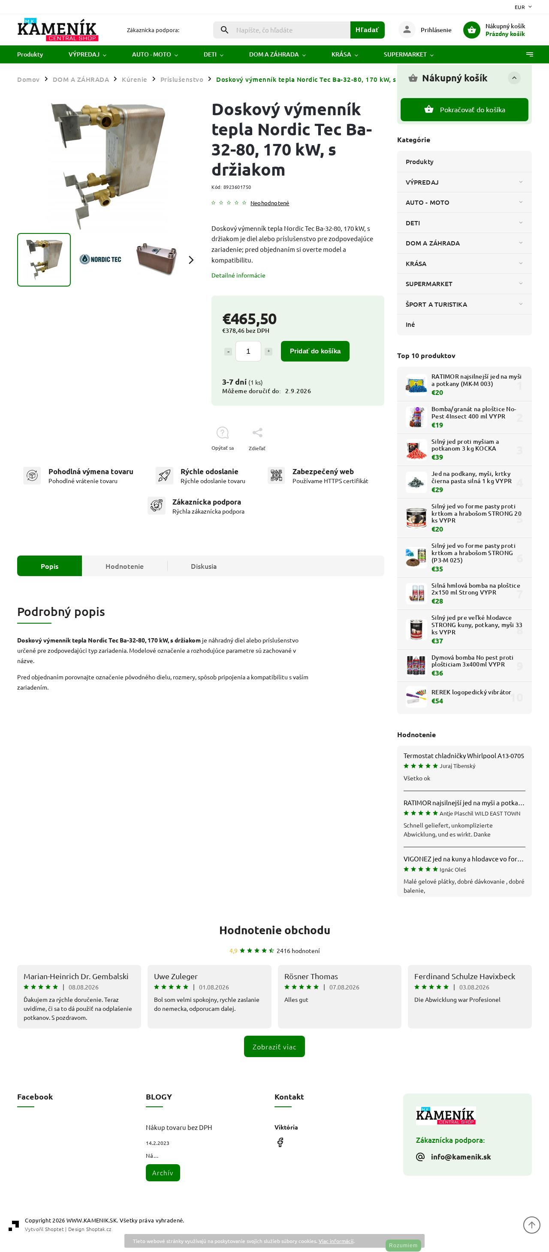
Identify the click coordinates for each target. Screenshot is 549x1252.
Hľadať (367, 29)
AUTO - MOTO (427, 202)
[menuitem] (36, 54)
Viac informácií (336, 1240)
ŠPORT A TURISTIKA (436, 304)
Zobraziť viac (274, 1046)
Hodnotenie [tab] (125, 566)
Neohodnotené (269, 203)
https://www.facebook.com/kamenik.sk (279, 1142)
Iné (410, 324)
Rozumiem (403, 1246)
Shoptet (54, 1228)
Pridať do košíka (315, 351)
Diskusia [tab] (204, 566)
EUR (520, 6)
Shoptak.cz (98, 1228)
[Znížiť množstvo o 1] (228, 352)
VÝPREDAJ (422, 182)
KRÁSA (416, 263)
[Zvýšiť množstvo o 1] (268, 352)
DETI (413, 222)
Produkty (420, 161)
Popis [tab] (49, 566)
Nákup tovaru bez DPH (179, 1127)
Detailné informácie (238, 275)
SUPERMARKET (429, 283)
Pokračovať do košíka (473, 109)
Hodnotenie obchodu (274, 930)
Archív (162, 1172)
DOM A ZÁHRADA (433, 243)
